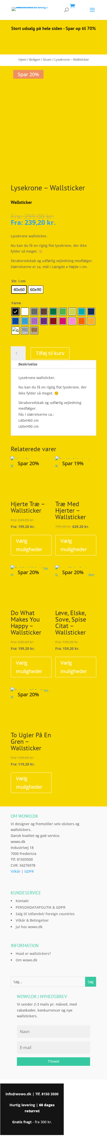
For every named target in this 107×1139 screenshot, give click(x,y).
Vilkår (15, 871)
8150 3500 (50, 1094)
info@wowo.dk (18, 1094)
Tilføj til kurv (50, 353)
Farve (16, 303)
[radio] (19, 289)
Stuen (47, 59)
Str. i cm (18, 281)
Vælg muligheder (29, 545)
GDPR (29, 871)
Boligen (34, 59)
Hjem (22, 59)
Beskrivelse (27, 364)
